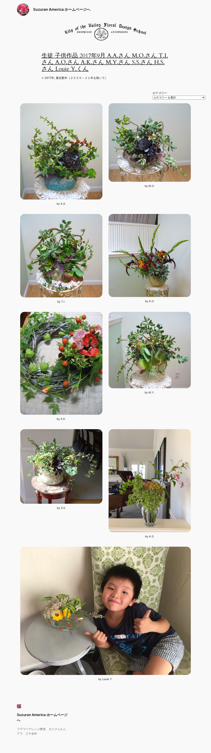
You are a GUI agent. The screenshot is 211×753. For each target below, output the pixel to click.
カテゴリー (159, 93)
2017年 (49, 78)
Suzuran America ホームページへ (61, 9)
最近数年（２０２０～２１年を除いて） (82, 78)
